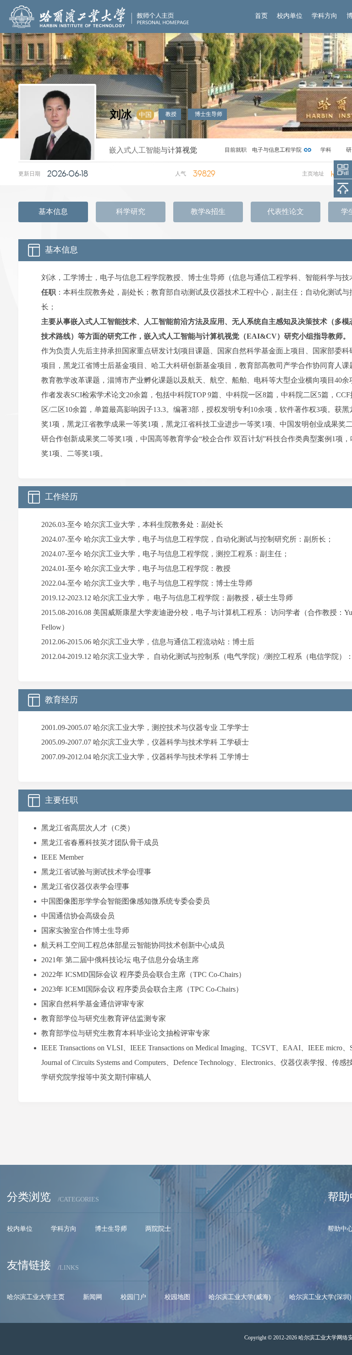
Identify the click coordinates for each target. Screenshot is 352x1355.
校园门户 (133, 1296)
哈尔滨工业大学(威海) (240, 1296)
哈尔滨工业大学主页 (36, 1296)
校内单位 (289, 15)
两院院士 (158, 1228)
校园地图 (177, 1296)
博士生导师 (111, 1228)
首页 (261, 15)
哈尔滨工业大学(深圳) (320, 1296)
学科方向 (324, 15)
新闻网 (92, 1296)
